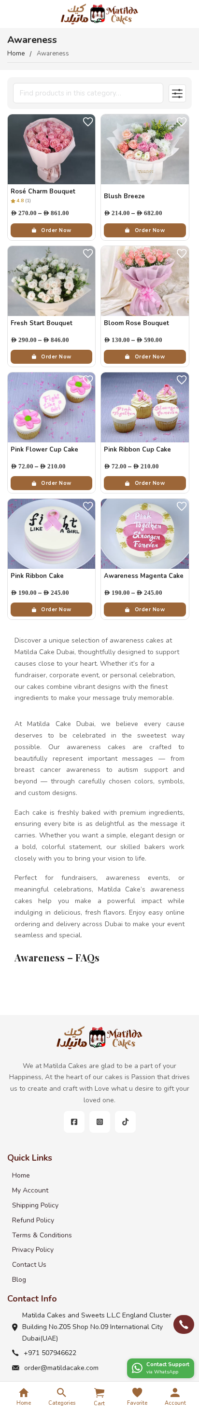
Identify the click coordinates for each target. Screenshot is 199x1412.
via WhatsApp (162, 1372)
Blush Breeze (124, 196)
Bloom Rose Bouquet (136, 323)
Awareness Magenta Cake (144, 576)
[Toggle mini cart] (99, 1392)
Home (16, 53)
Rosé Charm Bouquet (43, 191)
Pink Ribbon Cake (37, 576)
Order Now (56, 230)
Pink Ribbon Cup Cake (137, 449)
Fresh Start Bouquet (41, 323)
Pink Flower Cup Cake (44, 449)
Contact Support (167, 1364)
